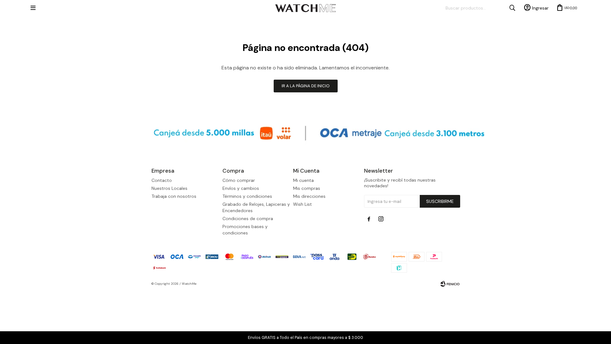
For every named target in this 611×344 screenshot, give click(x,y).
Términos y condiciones (247, 196)
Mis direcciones (309, 196)
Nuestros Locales (169, 188)
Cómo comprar (238, 180)
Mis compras (306, 188)
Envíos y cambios (240, 188)
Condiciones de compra (247, 218)
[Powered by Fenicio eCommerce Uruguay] (450, 284)
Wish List (302, 204)
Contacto (161, 180)
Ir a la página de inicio (306, 86)
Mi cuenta (303, 180)
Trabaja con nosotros (173, 196)
